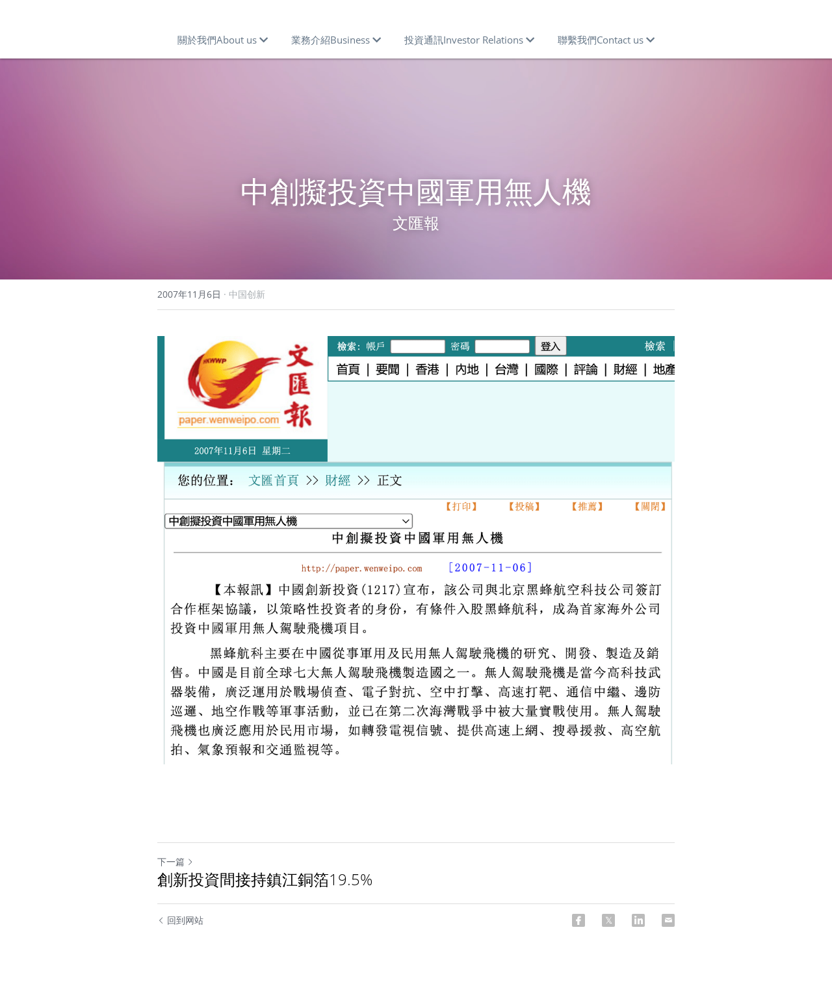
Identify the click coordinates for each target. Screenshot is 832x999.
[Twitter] (608, 920)
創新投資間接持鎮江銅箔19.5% (264, 879)
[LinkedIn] (638, 920)
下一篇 (171, 861)
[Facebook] (578, 920)
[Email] (668, 920)
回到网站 (185, 920)
